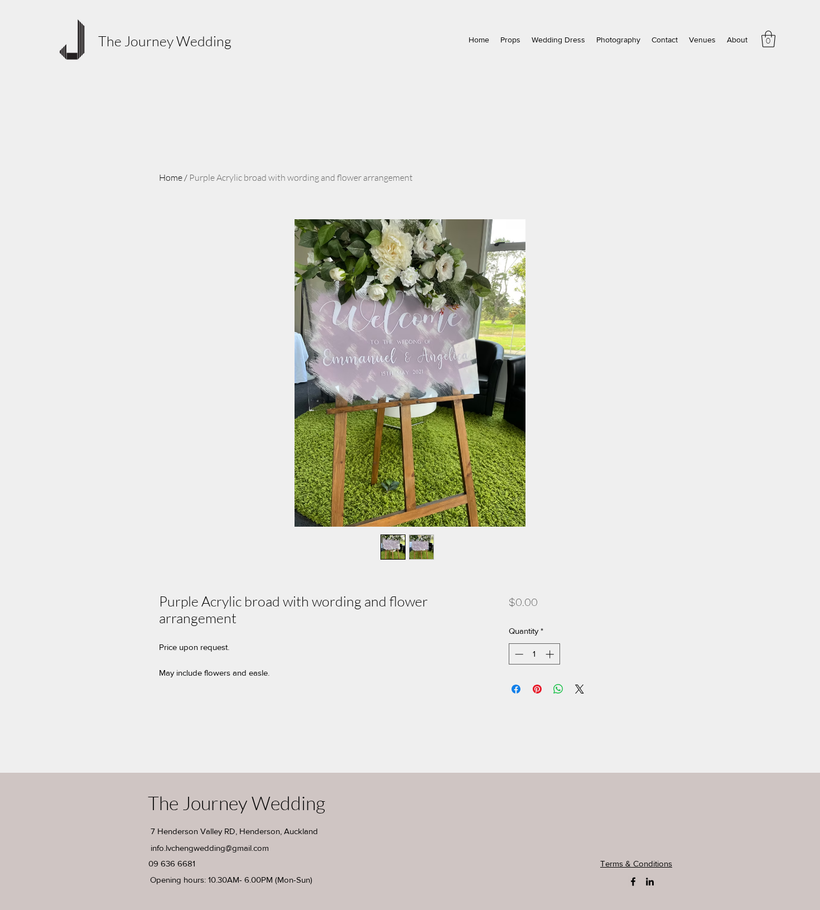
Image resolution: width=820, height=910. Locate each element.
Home (170, 177)
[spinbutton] (534, 654)
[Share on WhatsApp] (558, 689)
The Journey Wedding (164, 41)
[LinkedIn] (649, 881)
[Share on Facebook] (516, 689)
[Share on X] (579, 689)
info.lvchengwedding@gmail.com (210, 848)
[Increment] (550, 654)
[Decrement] (517, 654)
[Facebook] (633, 881)
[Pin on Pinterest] (537, 689)
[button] (768, 39)
